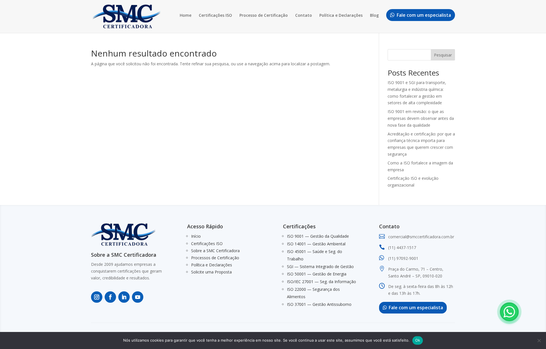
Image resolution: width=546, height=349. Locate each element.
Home (185, 15)
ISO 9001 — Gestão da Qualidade (318, 236)
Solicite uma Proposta (211, 272)
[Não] (539, 340)
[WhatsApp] (509, 311)
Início (196, 236)
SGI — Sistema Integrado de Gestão (320, 266)
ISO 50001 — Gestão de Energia (316, 274)
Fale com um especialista (424, 15)
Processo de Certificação (263, 15)
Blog (374, 15)
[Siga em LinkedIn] (124, 297)
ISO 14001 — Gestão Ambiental (316, 243)
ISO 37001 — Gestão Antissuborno (319, 304)
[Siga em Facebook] (110, 297)
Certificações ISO (215, 15)
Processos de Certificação (215, 257)
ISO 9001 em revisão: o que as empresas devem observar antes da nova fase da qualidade (421, 118)
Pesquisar (443, 55)
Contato (303, 15)
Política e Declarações (341, 15)
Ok (417, 340)
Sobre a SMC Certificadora (215, 250)
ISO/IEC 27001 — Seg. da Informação (321, 281)
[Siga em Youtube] (137, 297)
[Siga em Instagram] (96, 297)
